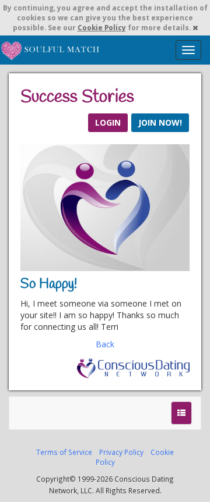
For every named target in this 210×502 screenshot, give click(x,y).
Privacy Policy (121, 452)
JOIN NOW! (160, 122)
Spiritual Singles (51, 50)
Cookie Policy (102, 27)
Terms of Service (64, 452)
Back (105, 344)
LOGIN (108, 122)
